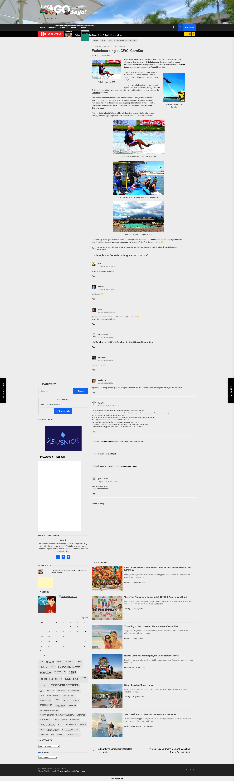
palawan (72, 705)
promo (64, 719)
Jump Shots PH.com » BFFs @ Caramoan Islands (118, 466)
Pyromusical (47, 724)
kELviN (101, 286)
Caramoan (96, 93)
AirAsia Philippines (65, 662)
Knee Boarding (160, 247)
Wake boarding (171, 247)
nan (99, 264)
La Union (57, 700)
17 (85, 636)
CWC (153, 247)
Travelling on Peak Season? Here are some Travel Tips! (151, 626)
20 (56, 641)
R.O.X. (60, 724)
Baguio (79, 661)
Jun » (62, 650)
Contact (84, 27)
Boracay (45, 672)
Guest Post (128, 667)
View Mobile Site (117, 778)
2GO (41, 662)
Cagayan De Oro (60, 671)
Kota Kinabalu (68, 696)
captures (127, 80)
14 (63, 636)
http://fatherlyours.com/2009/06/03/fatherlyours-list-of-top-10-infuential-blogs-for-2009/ (122, 342)
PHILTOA (56, 719)
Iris (137, 64)
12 (49, 636)
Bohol (53, 667)
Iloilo (42, 695)
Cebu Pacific (51, 679)
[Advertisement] (45, 582)
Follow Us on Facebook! (52, 457)
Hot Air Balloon (74, 690)
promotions (74, 719)
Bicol (183, 64)
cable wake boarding (118, 247)
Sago (42, 730)
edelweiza (102, 380)
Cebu (72, 672)
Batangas (44, 667)
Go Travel (53, 26)
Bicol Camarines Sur (103, 247)
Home (42, 27)
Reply (94, 276)
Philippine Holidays (49, 710)
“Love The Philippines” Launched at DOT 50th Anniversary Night (155, 597)
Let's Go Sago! (71, 700)
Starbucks (44, 734)
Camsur (128, 247)
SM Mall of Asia (70, 730)
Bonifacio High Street (69, 667)
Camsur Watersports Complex (141, 247)
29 (70, 646)
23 (77, 641)
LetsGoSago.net (152, 62)
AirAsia (50, 662)
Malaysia (60, 705)
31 (85, 646)
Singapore (53, 730)
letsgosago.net (46, 705)
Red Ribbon (71, 724)
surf (52, 734)
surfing (60, 735)
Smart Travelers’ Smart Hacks (139, 685)
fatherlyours (103, 334)
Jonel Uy (95, 56)
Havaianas (61, 690)
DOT (42, 691)
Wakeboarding (101, 249)
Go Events (64, 26)
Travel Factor (73, 735)
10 (85, 631)
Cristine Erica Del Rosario (132, 726)
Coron (84, 677)
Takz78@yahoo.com (99, 420)
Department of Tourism (64, 685)
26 (49, 646)
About (73, 27)
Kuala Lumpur (45, 700)
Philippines (45, 720)
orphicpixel (102, 357)
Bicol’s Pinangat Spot (108, 454)
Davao (43, 685)
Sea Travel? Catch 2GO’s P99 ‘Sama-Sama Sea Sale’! (150, 714)
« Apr (41, 650)
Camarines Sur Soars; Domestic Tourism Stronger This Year (122, 442)
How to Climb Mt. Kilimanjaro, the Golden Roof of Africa (151, 655)
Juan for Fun (52, 696)
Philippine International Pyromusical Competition (63, 715)
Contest (71, 679)
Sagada (83, 724)
